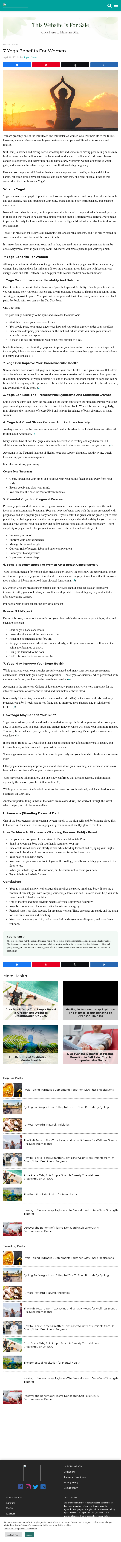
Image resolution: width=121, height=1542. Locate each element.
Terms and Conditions (75, 1477)
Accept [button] (29, 1534)
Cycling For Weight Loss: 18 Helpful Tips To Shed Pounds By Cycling (66, 1107)
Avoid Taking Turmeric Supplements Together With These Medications (69, 1089)
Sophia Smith (30, 57)
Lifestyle (10, 1513)
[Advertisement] (60, 1430)
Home (6, 44)
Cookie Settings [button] (13, 1534)
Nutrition (10, 1502)
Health (14, 44)
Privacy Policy (71, 1482)
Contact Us (69, 1471)
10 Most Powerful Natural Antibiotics (46, 1124)
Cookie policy (71, 1487)
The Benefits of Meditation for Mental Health (52, 1194)
